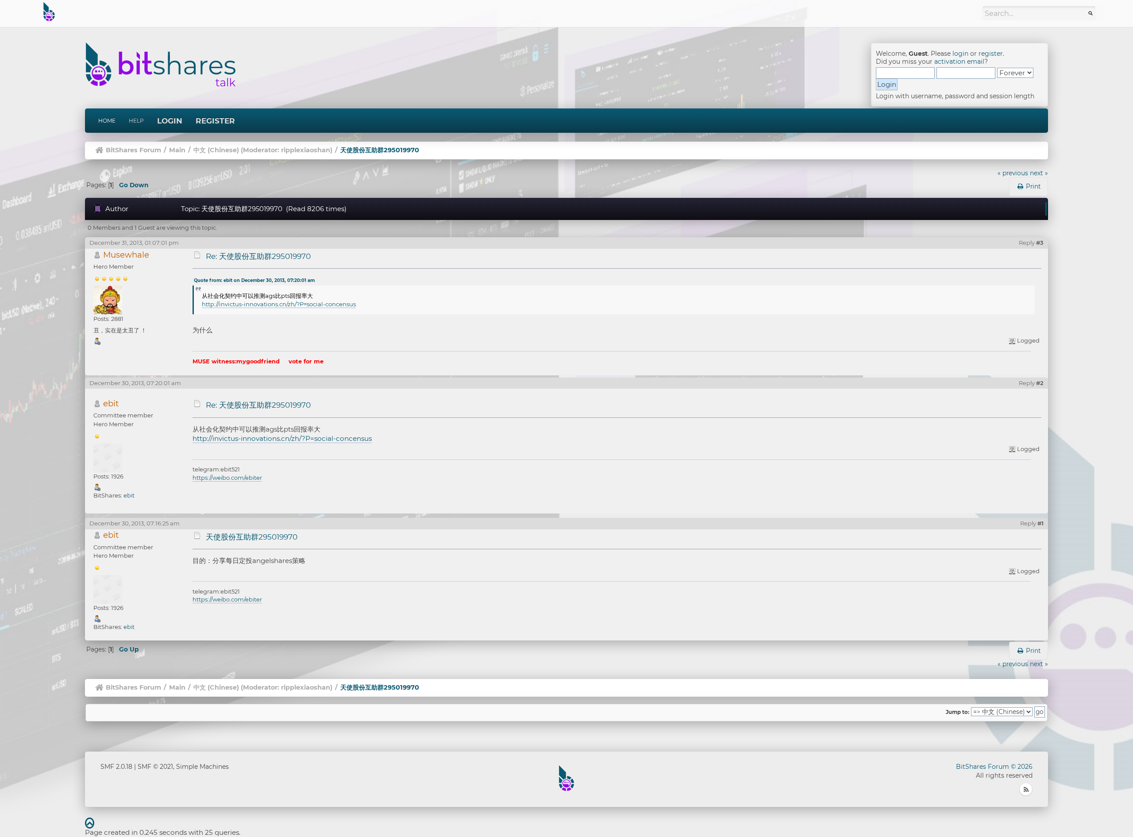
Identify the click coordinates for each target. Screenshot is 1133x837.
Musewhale (126, 255)
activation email (959, 62)
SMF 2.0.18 (116, 767)
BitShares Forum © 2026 (994, 767)
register (991, 54)
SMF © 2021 (155, 767)
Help (136, 120)
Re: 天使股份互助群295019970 (258, 256)
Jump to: (957, 712)
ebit (111, 403)
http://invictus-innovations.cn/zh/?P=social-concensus (279, 304)
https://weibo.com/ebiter (227, 477)
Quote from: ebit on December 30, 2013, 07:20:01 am (254, 280)
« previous (1013, 173)
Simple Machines (202, 767)
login (960, 54)
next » (1039, 173)
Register (215, 120)
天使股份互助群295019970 (251, 536)
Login (169, 120)
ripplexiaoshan (305, 150)
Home (107, 120)
